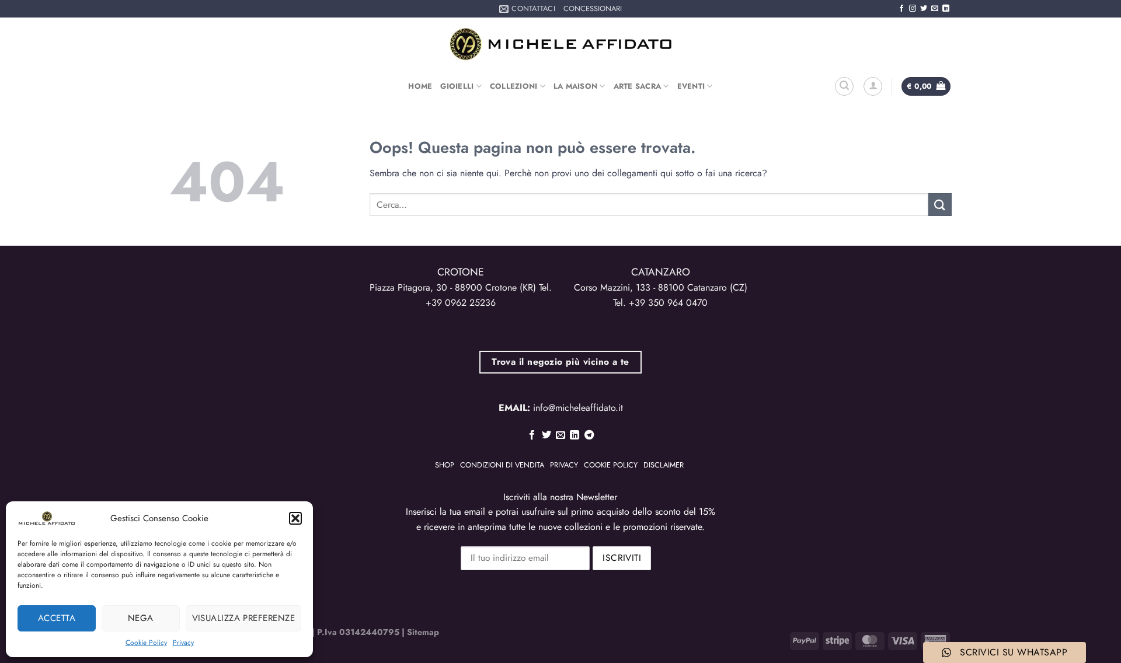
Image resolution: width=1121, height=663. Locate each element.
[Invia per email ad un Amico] (560, 435)
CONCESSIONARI (592, 8)
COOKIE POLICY (611, 464)
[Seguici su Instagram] (912, 9)
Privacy (183, 642)
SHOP (444, 464)
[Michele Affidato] (560, 44)
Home (420, 86)
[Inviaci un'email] (934, 9)
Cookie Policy (146, 642)
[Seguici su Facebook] (901, 9)
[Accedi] (873, 86)
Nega (141, 618)
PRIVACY (564, 464)
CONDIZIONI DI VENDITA (502, 464)
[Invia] (940, 204)
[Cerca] (844, 86)
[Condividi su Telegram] (589, 435)
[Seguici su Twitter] (923, 9)
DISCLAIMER (663, 464)
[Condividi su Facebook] (532, 435)
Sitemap (423, 632)
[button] (295, 518)
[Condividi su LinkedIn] (574, 435)
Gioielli (457, 86)
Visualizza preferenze (243, 618)
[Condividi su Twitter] (546, 435)
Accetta (56, 618)
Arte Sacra (638, 86)
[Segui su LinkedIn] (945, 9)
